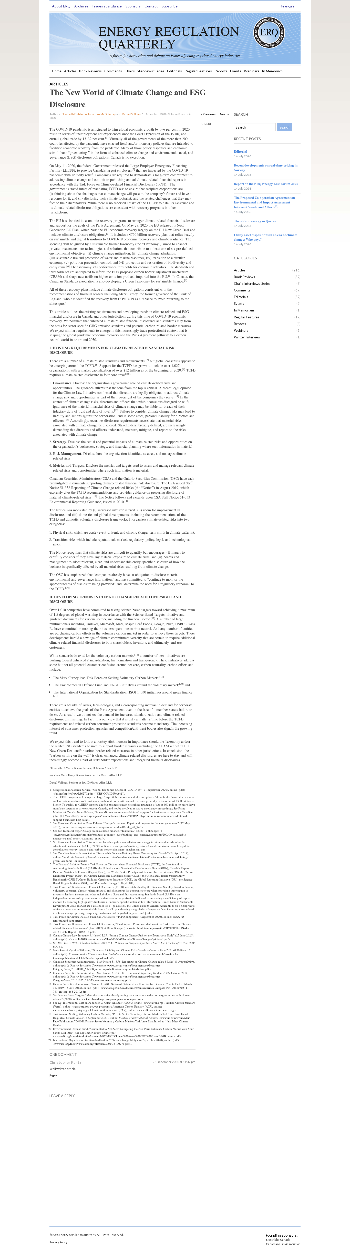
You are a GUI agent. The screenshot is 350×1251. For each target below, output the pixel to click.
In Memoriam (272, 71)
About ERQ (61, 6)
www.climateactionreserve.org (156, 1010)
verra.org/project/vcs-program (91, 1006)
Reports (221, 71)
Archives (81, 6)
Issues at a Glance (107, 6)
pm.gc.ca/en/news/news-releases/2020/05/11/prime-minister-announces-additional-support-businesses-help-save (120, 818)
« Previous (208, 114)
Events (235, 71)
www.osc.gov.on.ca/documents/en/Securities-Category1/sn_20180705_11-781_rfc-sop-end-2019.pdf (121, 989)
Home (56, 71)
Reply (53, 1075)
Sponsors (133, 6)
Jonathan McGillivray (102, 114)
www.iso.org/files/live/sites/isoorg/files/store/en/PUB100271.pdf (92, 1043)
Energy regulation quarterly (169, 37)
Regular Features (198, 71)
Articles (70, 71)
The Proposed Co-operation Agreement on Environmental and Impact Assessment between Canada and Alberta (264, 202)
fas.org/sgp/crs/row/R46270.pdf (73, 793)
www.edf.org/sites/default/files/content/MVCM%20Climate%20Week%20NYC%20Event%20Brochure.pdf (117, 1036)
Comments (113, 71)
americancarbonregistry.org (71, 1010)
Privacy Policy (58, 1242)
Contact (151, 6)
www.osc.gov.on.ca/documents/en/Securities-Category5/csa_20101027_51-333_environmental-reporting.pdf (107, 978)
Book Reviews (90, 71)
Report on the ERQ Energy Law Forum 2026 (266, 183)
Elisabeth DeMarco (74, 114)
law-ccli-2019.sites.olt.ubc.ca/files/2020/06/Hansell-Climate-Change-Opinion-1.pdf (119, 939)
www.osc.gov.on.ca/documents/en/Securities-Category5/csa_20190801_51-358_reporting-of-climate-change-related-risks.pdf (107, 967)
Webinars (251, 71)
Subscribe (170, 6)
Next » (224, 114)
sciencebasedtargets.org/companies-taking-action (112, 999)
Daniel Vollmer (131, 114)
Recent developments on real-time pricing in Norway (265, 167)
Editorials (174, 71)
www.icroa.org (153, 1002)
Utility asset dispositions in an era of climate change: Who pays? (265, 237)
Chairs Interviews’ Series (144, 71)
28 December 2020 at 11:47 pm (174, 1062)
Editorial (240, 151)
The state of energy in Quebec (255, 220)
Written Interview (247, 337)
